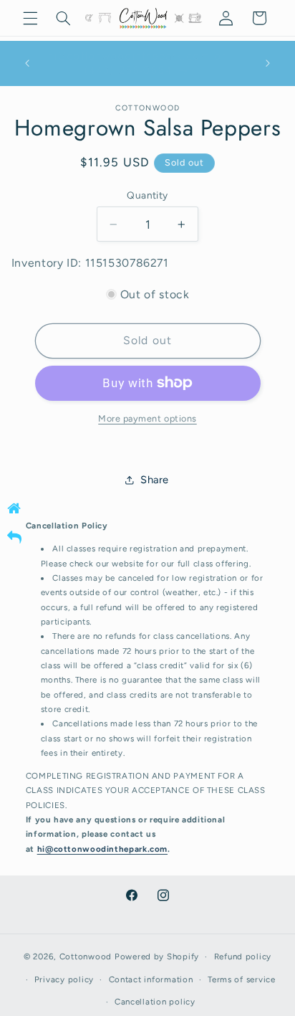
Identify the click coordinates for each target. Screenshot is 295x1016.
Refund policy (243, 956)
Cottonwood (85, 956)
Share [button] (154, 479)
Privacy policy (64, 979)
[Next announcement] (268, 63)
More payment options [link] (147, 418)
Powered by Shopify (157, 956)
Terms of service (242, 979)
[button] (30, 17)
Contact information (151, 979)
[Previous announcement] (27, 63)
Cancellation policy (155, 1002)
